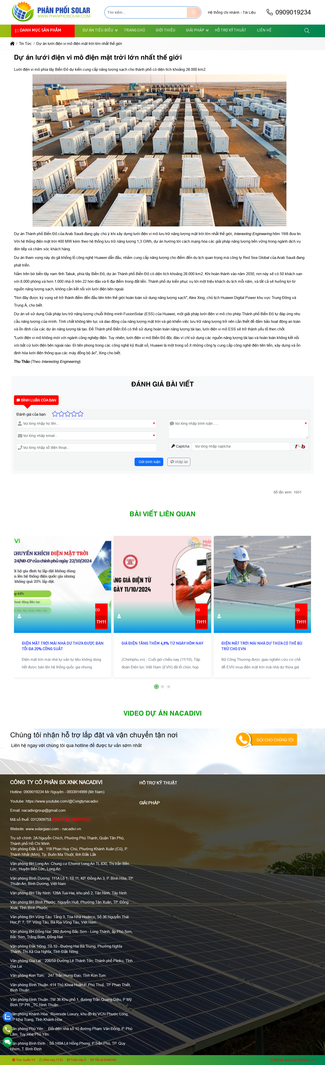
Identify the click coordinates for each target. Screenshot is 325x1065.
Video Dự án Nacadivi (162, 714)
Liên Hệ (264, 30)
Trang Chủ (134, 30)
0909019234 (292, 12)
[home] (12, 43)
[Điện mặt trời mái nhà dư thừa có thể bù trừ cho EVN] (262, 584)
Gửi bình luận (149, 462)
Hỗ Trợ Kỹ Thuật (230, 30)
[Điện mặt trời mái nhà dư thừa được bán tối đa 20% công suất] (62, 584)
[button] (307, 31)
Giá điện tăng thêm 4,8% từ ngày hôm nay (162, 644)
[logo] (52, 21)
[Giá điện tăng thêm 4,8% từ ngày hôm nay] (162, 584)
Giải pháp (195, 30)
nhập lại (181, 462)
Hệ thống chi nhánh (223, 12)
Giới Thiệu (165, 30)
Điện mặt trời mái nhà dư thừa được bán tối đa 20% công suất (63, 646)
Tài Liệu (249, 12)
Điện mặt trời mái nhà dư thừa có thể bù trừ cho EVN (261, 646)
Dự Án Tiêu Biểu (98, 30)
